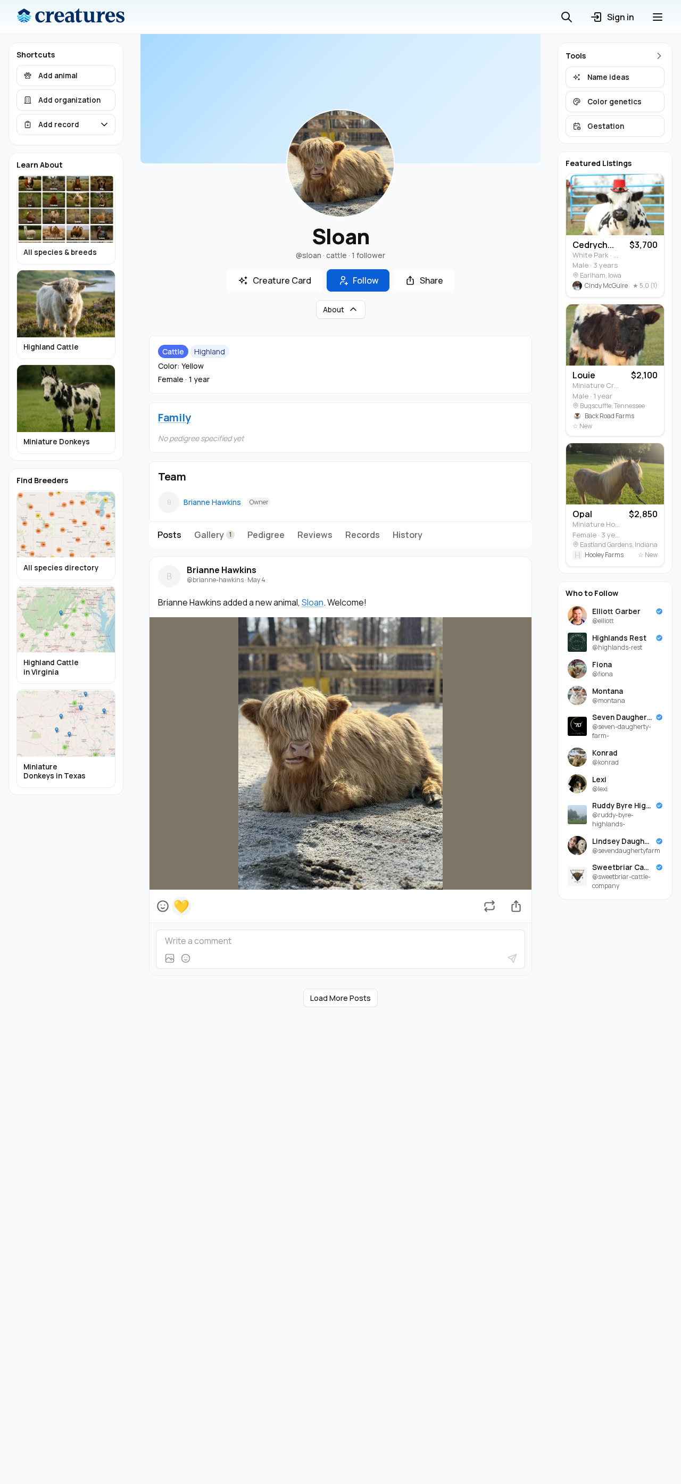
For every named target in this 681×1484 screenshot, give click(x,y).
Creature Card (282, 280)
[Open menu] (657, 17)
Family (174, 417)
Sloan (312, 602)
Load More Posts (340, 998)
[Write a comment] (340, 940)
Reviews (315, 535)
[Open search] (567, 17)
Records (362, 535)
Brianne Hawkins (212, 502)
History (407, 535)
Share (431, 280)
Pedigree (266, 535)
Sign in (620, 17)
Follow (365, 280)
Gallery (213, 535)
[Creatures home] (70, 17)
